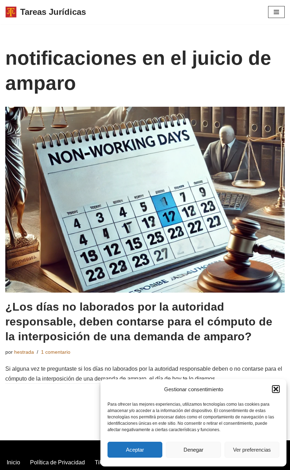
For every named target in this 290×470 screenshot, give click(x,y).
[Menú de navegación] (276, 12)
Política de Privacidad (57, 462)
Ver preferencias (252, 450)
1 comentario (55, 352)
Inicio (13, 462)
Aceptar (135, 450)
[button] (275, 389)
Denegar (193, 450)
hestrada (24, 352)
